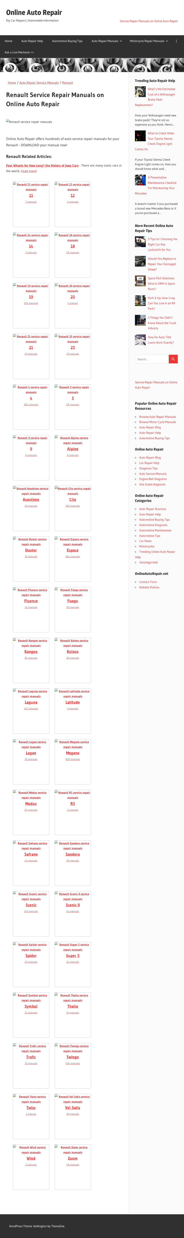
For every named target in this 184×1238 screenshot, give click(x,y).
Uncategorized (148, 562)
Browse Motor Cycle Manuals (157, 422)
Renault (67, 83)
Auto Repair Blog (150, 427)
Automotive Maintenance (155, 530)
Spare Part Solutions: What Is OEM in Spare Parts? (161, 283)
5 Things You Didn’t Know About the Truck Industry (162, 323)
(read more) (29, 171)
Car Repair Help (149, 463)
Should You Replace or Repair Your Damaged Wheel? (162, 264)
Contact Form (148, 582)
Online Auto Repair (34, 12)
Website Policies (149, 587)
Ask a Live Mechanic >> (19, 52)
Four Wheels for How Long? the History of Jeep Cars (42, 165)
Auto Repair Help (32, 41)
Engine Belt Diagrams (153, 479)
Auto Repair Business (152, 509)
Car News (145, 541)
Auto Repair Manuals (105, 41)
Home (8, 41)
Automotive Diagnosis (153, 525)
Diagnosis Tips (148, 468)
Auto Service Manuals (153, 474)
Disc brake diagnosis (152, 484)
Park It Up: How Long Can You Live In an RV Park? (161, 303)
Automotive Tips (149, 536)
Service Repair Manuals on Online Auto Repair (149, 21)
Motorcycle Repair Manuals (147, 41)
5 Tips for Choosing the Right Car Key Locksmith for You (162, 244)
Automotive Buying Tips (67, 41)
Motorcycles (146, 546)
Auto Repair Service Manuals (39, 83)
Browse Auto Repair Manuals (157, 417)
